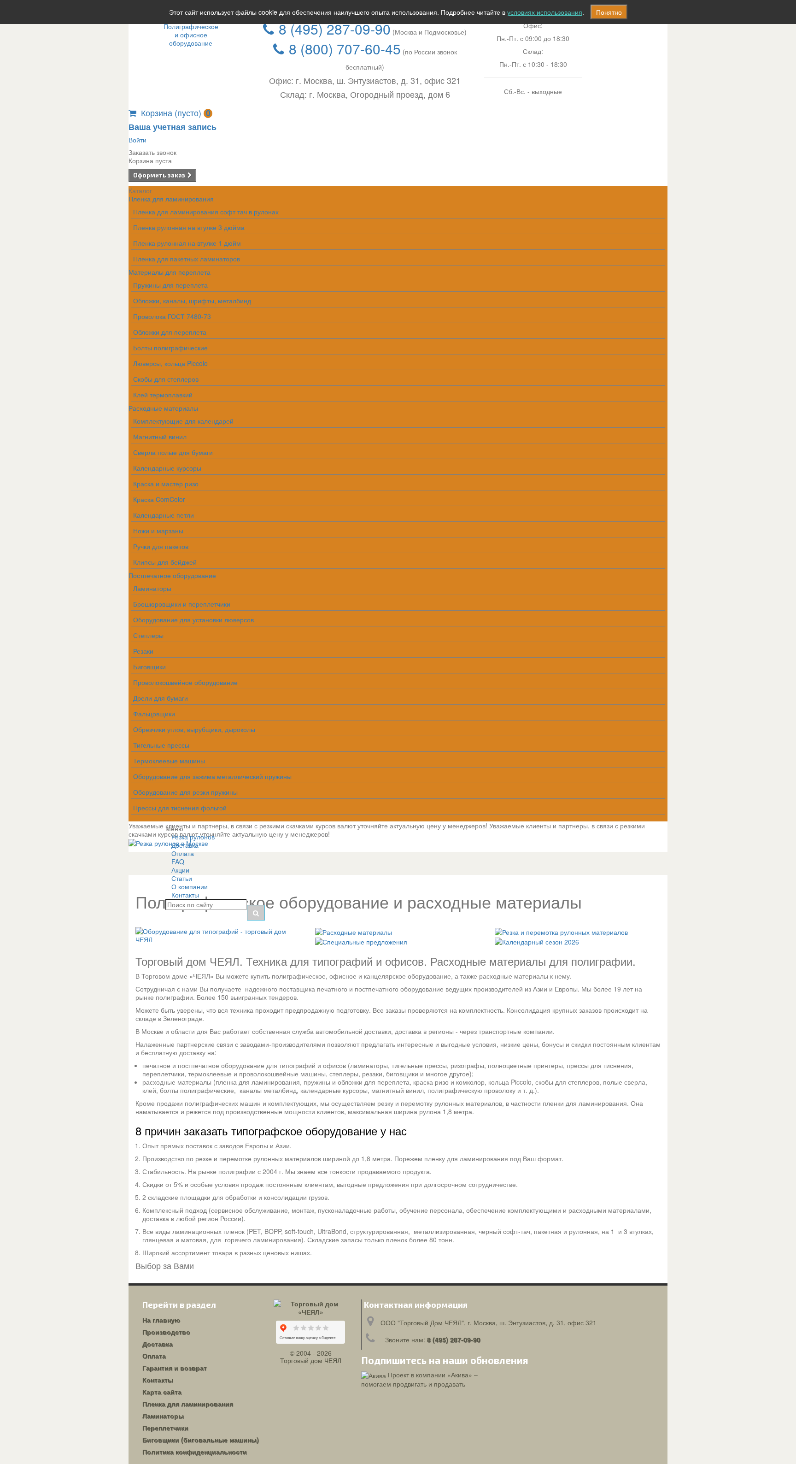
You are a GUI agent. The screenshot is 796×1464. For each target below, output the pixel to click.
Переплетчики (165, 1427)
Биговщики (149, 666)
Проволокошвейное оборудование (185, 682)
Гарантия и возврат (174, 1367)
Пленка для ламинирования (171, 198)
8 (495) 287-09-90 (335, 29)
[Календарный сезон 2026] (537, 940)
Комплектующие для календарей (183, 420)
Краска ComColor (159, 499)
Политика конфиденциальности (194, 1451)
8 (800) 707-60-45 (345, 49)
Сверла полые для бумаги (173, 452)
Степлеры (148, 635)
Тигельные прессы (161, 745)
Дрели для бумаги (160, 697)
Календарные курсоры (167, 467)
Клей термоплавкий (163, 394)
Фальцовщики (154, 713)
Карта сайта (161, 1391)
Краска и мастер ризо (166, 483)
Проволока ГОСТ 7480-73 (172, 316)
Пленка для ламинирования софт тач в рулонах (206, 211)
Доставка (157, 1343)
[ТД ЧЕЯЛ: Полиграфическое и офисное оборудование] (191, 34)
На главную (161, 1319)
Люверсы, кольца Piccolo (170, 363)
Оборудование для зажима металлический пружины (212, 776)
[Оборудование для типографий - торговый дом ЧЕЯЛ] (218, 934)
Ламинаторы (152, 588)
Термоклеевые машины (169, 760)
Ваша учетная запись (173, 127)
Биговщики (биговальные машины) (200, 1439)
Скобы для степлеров (166, 379)
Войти (137, 139)
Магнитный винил (160, 436)
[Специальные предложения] (361, 940)
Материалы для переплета (170, 272)
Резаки (143, 650)
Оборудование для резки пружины (185, 792)
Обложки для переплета (169, 331)
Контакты (185, 894)
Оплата (154, 1355)
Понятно (609, 12)
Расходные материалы (163, 408)
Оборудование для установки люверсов (193, 619)
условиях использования (544, 12)
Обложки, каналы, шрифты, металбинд (192, 300)
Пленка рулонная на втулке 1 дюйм (187, 243)
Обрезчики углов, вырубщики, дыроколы (194, 729)
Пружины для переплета (170, 284)
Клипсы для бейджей (165, 562)
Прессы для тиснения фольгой (180, 807)
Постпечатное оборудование (172, 575)
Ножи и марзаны (158, 530)
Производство (166, 1331)
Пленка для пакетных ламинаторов (186, 258)
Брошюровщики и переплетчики (181, 603)
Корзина (176, 112)
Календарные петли (163, 514)
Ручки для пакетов (160, 546)
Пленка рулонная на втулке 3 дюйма (189, 227)
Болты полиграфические (170, 347)
